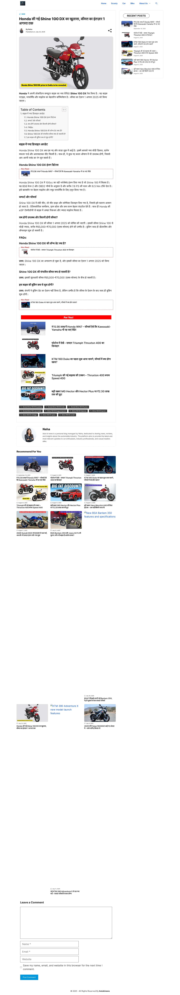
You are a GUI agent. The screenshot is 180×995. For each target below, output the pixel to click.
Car (124, 3)
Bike (132, 3)
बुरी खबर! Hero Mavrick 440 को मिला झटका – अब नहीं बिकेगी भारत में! (98, 506)
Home (103, 3)
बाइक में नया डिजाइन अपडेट (34, 113)
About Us (143, 3)
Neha (30, 29)
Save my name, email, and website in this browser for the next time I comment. (62, 967)
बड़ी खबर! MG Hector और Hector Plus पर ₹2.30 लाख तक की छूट (65, 506)
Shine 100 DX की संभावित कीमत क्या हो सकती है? (47, 134)
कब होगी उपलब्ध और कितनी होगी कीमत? (42, 124)
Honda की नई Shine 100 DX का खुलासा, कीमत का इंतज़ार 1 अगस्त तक (31, 727)
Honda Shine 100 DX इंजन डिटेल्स (41, 117)
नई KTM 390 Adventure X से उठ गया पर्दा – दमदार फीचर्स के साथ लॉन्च (64, 892)
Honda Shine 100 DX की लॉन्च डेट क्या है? (45, 130)
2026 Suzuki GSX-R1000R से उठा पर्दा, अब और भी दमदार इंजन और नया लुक (32, 534)
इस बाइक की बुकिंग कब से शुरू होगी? (40, 137)
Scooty (114, 3)
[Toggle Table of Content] (63, 110)
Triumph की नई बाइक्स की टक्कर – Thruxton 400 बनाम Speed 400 (30, 506)
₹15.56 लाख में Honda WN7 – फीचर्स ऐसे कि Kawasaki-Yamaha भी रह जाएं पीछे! (61, 171)
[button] (156, 3)
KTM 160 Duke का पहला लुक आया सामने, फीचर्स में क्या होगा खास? (54, 302)
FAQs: (30, 127)
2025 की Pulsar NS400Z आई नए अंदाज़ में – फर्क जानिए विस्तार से (99, 727)
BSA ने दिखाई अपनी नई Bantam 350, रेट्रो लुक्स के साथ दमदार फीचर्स (98, 699)
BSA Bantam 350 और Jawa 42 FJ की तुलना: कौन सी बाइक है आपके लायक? (65, 534)
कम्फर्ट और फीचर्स (34, 120)
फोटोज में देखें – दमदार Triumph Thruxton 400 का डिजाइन (52, 250)
